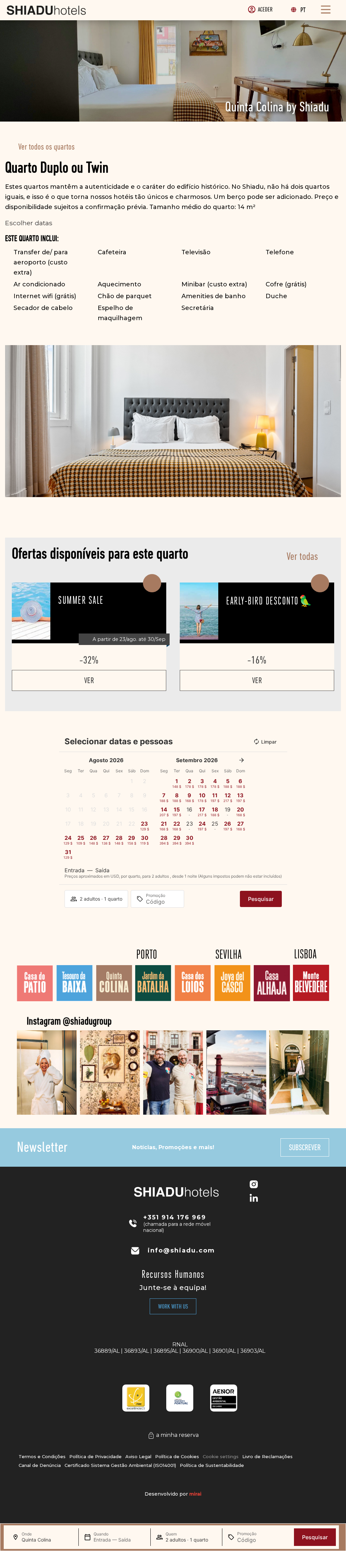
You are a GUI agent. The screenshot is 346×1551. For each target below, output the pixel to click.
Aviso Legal (138, 1456)
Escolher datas (28, 223)
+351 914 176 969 (174, 1217)
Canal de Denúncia (40, 1465)
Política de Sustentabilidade (212, 1465)
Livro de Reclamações (267, 1456)
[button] (11, 421)
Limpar (268, 742)
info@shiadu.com (181, 1250)
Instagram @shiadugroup (69, 1021)
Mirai (195, 1494)
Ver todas (302, 556)
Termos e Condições (42, 1456)
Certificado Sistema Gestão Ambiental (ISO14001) (120, 1465)
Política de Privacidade (95, 1456)
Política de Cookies (177, 1456)
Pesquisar (315, 1537)
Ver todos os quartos (46, 147)
